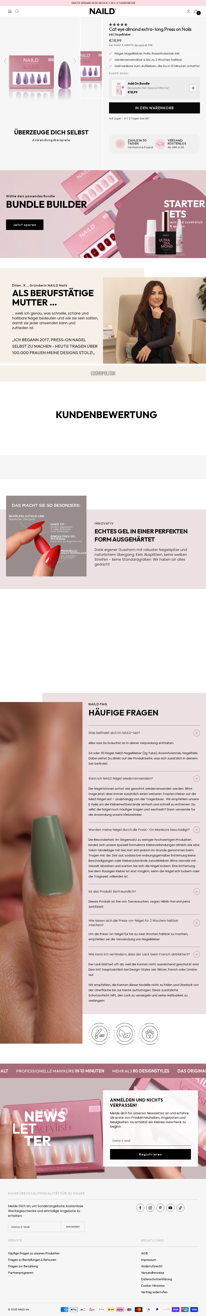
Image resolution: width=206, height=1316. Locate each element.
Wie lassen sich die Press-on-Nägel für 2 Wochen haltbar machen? (133, 922)
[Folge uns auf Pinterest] (160, 1208)
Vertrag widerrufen (154, 1292)
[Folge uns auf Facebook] (140, 1208)
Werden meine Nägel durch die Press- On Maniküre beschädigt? (139, 829)
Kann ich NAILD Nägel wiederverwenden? (121, 778)
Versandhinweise (152, 1273)
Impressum (148, 1260)
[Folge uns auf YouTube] (170, 1208)
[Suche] (17, 11)
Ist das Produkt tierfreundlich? (112, 891)
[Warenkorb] (196, 11)
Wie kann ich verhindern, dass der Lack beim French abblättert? (139, 954)
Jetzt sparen (24, 225)
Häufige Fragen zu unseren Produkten (34, 1253)
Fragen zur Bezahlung (23, 1266)
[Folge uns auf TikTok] (180, 1208)
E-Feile (94, 804)
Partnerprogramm (20, 1273)
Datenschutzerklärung (156, 1279)
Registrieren (150, 1154)
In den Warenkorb (154, 108)
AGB (144, 1253)
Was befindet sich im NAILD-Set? (114, 732)
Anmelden (73, 1227)
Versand (139, 45)
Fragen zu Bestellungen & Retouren (32, 1260)
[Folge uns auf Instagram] (150, 1208)
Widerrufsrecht (151, 1266)
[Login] (188, 11)
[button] (118, 24)
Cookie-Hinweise (153, 1285)
